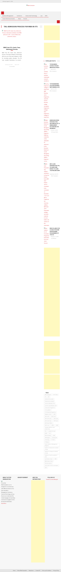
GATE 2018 (47, 416)
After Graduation (53, 71)
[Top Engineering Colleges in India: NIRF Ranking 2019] (46, 100)
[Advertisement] (52, 32)
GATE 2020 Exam (48, 421)
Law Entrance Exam (49, 459)
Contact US (38, 570)
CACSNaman (53, 238)
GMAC (52, 425)
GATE (54, 414)
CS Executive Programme (50, 407)
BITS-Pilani (55, 394)
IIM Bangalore (47, 437)
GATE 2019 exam (48, 418)
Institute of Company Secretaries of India (51, 452)
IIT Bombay (47, 439)
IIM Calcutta (54, 437)
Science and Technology (31, 16)
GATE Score (47, 425)
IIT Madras (47, 442)
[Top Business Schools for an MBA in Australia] (46, 72)
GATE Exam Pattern (48, 423)
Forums (25, 18)
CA (45, 396)
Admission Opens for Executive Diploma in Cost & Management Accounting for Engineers (55, 124)
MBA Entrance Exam (49, 461)
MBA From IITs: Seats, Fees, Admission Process (11, 48)
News (19, 18)
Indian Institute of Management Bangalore (51, 444)
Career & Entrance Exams (8, 18)
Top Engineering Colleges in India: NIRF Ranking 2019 (55, 85)
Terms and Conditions (46, 570)
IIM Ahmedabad (48, 435)
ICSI (50, 433)
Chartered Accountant (49, 399)
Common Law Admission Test (50, 405)
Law (41, 16)
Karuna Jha (17, 64)
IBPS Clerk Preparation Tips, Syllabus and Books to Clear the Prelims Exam (55, 167)
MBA (55, 459)
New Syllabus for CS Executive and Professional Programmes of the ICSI (55, 231)
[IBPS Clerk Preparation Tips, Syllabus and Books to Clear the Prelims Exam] (46, 194)
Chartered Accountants (49, 401)
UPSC (46, 16)
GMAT (57, 425)
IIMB (54, 435)
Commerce (19, 16)
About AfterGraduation (22, 570)
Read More (3, 503)
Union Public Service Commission (51, 465)
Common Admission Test (50, 403)
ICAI (45, 431)
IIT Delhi (53, 439)
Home (14, 570)
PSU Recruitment (48, 463)
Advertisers (31, 570)
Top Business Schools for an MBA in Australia (54, 65)
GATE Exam (56, 421)
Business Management (7, 16)
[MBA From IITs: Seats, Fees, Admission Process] (12, 33)
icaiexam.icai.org (51, 431)
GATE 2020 (56, 418)
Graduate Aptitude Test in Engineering (50, 428)
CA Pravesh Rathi (54, 132)
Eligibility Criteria (48, 414)
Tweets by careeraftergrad (52, 479)
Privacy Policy (56, 570)
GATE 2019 (53, 416)
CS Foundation (48, 410)
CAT (48, 396)
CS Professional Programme (50, 412)
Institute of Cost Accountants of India (51, 455)
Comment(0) (12, 66)
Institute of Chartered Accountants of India (51, 448)
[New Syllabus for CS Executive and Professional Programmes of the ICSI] (46, 235)
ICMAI (46, 433)
